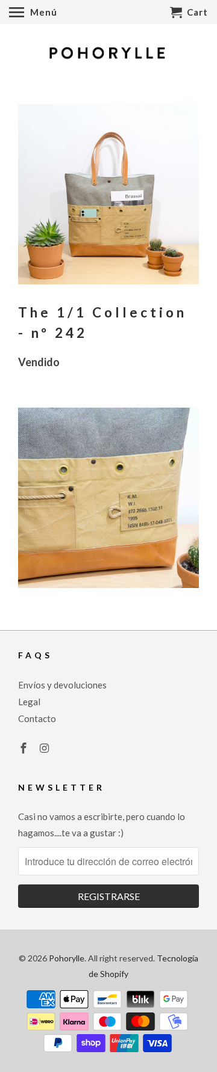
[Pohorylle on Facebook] (24, 748)
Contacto (37, 718)
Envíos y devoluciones (62, 684)
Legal (29, 701)
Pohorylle (66, 958)
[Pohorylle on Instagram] (45, 748)
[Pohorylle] (108, 54)
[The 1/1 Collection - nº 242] (108, 194)
